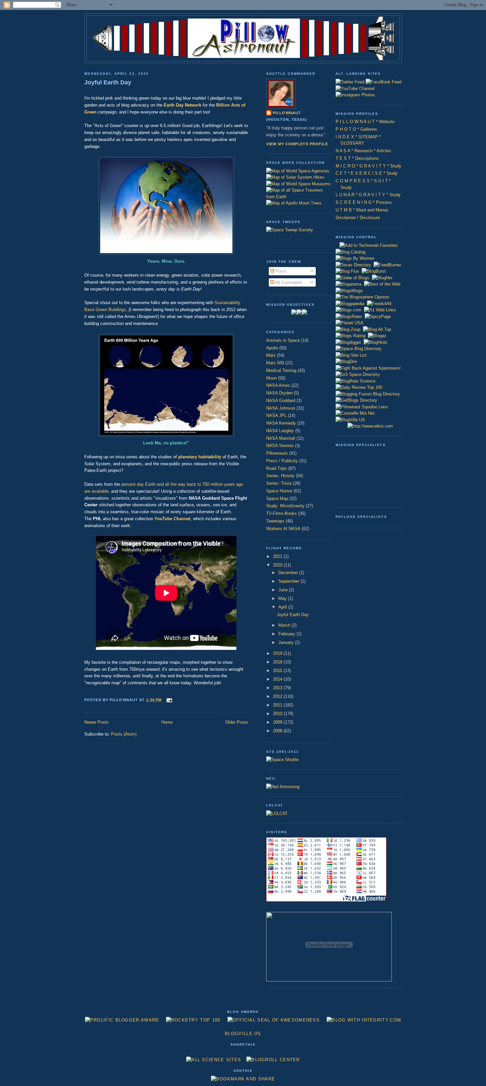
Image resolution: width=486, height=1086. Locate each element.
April (283, 607)
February (287, 633)
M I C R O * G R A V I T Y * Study (368, 165)
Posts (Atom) (124, 734)
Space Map (277, 498)
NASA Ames (278, 385)
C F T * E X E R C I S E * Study (367, 173)
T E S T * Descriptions (357, 158)
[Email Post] (168, 700)
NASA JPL (276, 415)
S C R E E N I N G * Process (364, 202)
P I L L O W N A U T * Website (365, 121)
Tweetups (275, 521)
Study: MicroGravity (285, 505)
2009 (278, 722)
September (289, 581)
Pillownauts (277, 453)
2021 (278, 556)
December (288, 572)
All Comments (288, 282)
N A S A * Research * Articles (363, 150)
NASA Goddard (280, 400)
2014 (278, 679)
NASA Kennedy (281, 423)
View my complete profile (297, 144)
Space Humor (279, 490)
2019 (278, 653)
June (283, 589)
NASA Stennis (280, 445)
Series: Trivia (279, 483)
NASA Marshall (280, 438)
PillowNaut (287, 113)
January (286, 642)
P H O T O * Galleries (356, 129)
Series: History (280, 475)
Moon (271, 378)
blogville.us (243, 1033)
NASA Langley (280, 430)
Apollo (272, 347)
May (283, 598)
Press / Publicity (282, 460)
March (285, 625)
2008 (278, 730)
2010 (278, 713)
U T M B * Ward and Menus (362, 209)
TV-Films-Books (281, 513)
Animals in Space (283, 340)
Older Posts (236, 722)
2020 (278, 565)
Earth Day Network (182, 105)
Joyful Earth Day (107, 82)
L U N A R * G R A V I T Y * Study (368, 194)
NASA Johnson (280, 408)
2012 (278, 696)
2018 (278, 661)
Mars (271, 355)
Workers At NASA (283, 528)
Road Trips (276, 468)
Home (167, 722)
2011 (278, 704)
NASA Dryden (279, 392)
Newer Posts (96, 722)
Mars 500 (275, 362)
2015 (278, 670)
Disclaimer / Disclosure (358, 217)
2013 (278, 687)
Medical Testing (281, 370)
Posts (280, 271)
